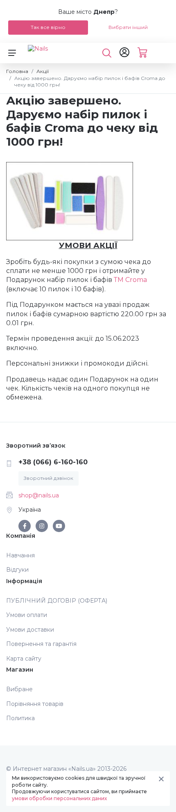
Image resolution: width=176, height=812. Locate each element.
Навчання (20, 555)
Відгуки (17, 569)
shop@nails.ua (38, 495)
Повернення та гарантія (41, 644)
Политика (20, 718)
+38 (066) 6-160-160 (53, 462)
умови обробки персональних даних (59, 798)
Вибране (19, 689)
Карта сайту (23, 658)
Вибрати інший (128, 27)
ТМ (119, 280)
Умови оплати (26, 615)
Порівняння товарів (34, 704)
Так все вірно (48, 27)
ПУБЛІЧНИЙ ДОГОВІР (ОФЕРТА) (56, 600)
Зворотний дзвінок (48, 478)
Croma (136, 280)
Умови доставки (30, 629)
